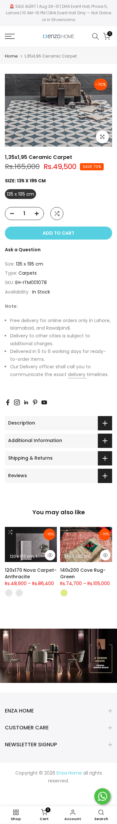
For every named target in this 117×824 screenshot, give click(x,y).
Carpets (28, 273)
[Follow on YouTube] (44, 402)
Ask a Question (23, 249)
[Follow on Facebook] (8, 402)
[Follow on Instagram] (17, 402)
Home (11, 56)
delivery (77, 374)
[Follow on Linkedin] (26, 402)
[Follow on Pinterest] (35, 402)
